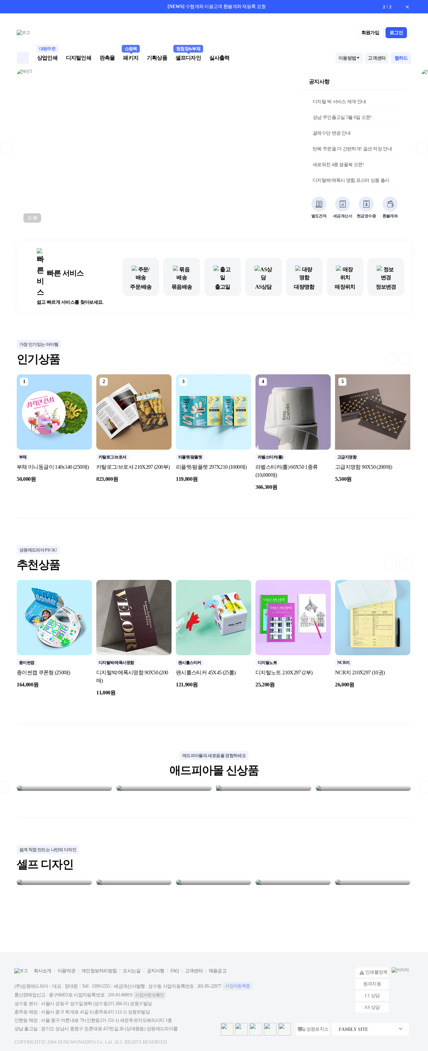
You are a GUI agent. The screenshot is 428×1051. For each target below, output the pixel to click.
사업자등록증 (237, 985)
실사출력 (219, 58)
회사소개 (42, 970)
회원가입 (370, 32)
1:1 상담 (372, 995)
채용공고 (217, 970)
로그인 (396, 32)
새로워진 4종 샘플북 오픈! (338, 164)
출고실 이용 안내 (269, 6)
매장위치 (345, 287)
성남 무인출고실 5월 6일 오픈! (342, 117)
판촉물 (107, 58)
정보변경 (386, 287)
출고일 (222, 287)
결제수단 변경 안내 (331, 133)
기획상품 (157, 58)
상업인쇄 (47, 57)
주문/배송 (140, 287)
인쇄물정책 (376, 972)
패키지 (130, 57)
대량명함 (304, 287)
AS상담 (263, 287)
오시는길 (131, 970)
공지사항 (319, 81)
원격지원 (372, 983)
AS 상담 (372, 1007)
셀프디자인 (188, 57)
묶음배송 (182, 287)
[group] (54, 428)
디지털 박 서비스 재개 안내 (339, 101)
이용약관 (66, 970)
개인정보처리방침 (99, 970)
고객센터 (377, 58)
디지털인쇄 (78, 58)
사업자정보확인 (149, 994)
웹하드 (401, 58)
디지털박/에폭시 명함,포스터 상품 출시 (351, 180)
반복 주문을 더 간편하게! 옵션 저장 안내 (352, 148)
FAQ (175, 970)
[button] (379, 6)
